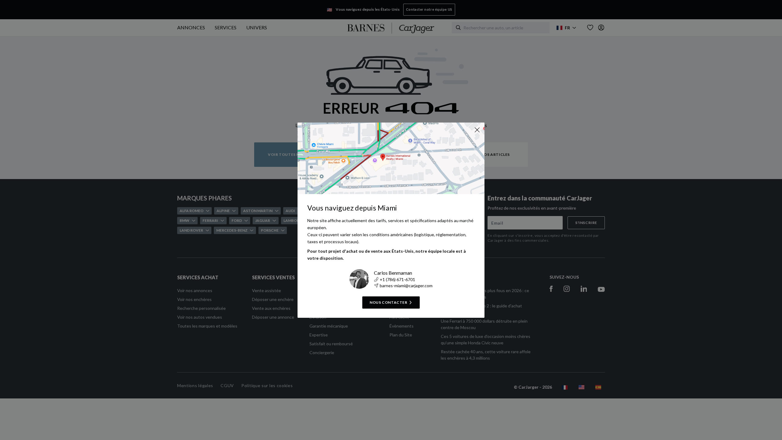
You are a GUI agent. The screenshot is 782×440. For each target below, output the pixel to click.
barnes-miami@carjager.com (406, 285)
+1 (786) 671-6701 (397, 279)
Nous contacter (388, 302)
